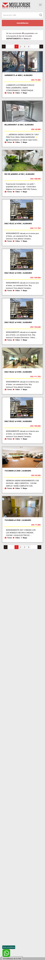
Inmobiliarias (22, 23)
